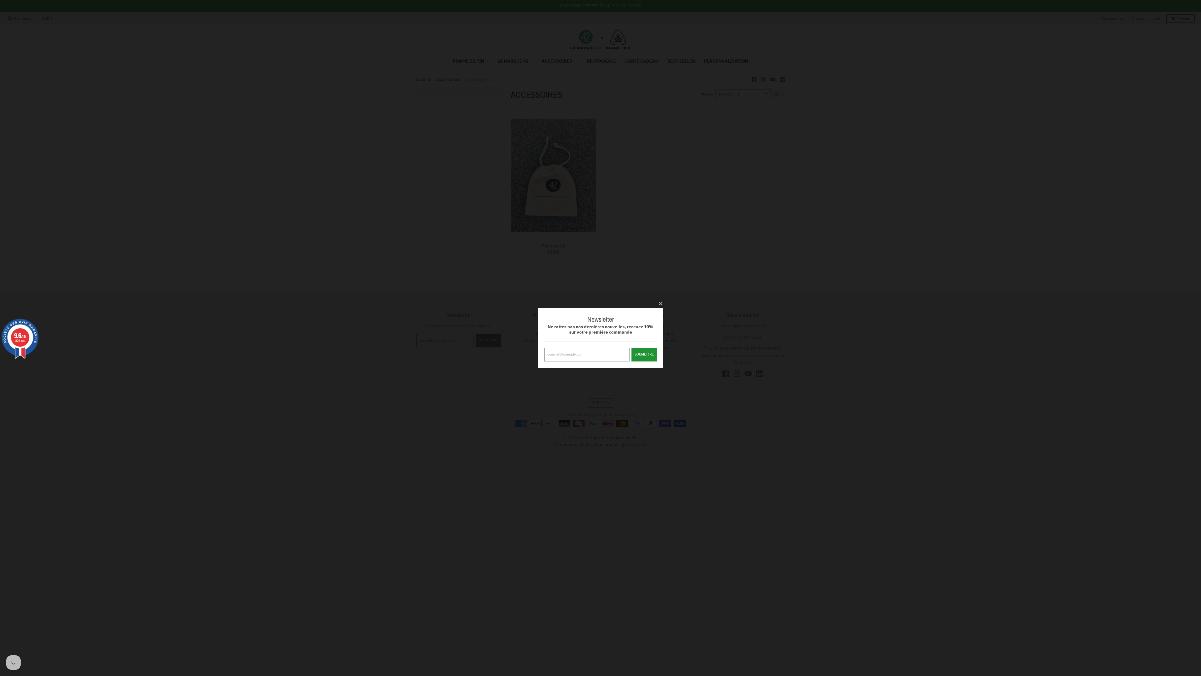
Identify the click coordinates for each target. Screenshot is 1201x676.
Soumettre (644, 354)
